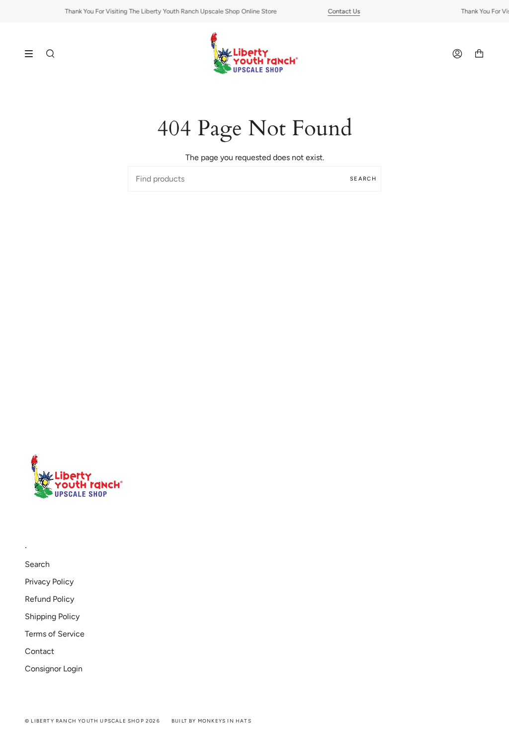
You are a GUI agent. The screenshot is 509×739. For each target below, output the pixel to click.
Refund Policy (49, 599)
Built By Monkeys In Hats (211, 721)
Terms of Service (55, 634)
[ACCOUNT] (457, 54)
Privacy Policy (49, 581)
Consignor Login (54, 668)
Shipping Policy (52, 616)
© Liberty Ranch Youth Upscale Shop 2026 (92, 721)
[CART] (479, 54)
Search (363, 179)
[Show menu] (32, 53)
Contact (39, 651)
